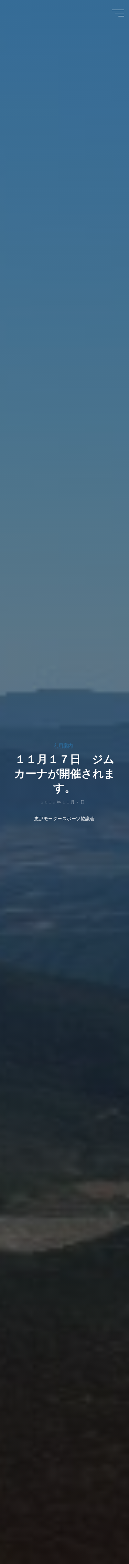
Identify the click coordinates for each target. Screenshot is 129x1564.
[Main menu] (118, 13)
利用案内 (63, 745)
